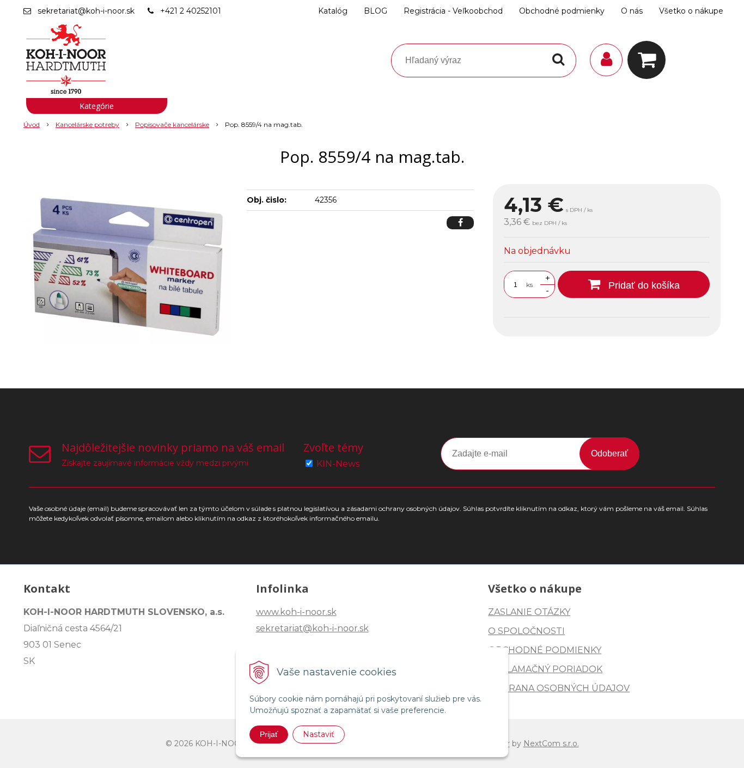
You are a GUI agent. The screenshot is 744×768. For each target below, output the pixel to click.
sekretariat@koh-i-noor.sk (86, 11)
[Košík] (649, 60)
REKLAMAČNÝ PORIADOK (545, 669)
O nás (632, 11)
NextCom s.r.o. (551, 743)
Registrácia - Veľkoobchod (453, 11)
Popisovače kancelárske (172, 124)
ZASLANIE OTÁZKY (529, 612)
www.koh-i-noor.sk (296, 612)
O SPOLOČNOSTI (526, 631)
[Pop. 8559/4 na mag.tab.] (128, 266)
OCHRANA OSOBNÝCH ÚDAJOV (559, 688)
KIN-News (337, 464)
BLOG (375, 11)
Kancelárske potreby (87, 124)
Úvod (31, 124)
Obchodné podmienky (562, 11)
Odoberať (609, 453)
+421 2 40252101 (190, 11)
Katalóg (332, 11)
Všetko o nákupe (691, 11)
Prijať (269, 734)
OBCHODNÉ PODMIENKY (544, 650)
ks (529, 285)
